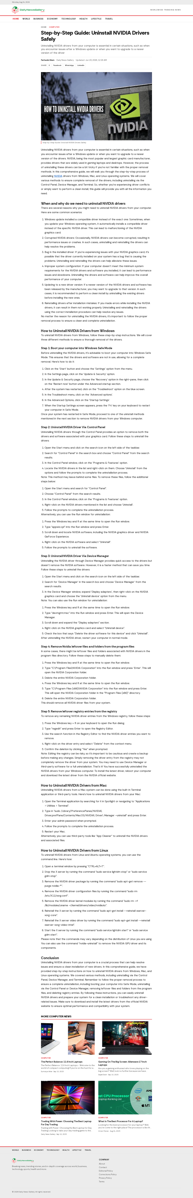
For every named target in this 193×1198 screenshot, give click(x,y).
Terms (101, 1181)
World (26, 19)
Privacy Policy (105, 1178)
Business (38, 19)
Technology (68, 19)
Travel (109, 19)
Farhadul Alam (47, 60)
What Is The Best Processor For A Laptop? (120, 1121)
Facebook (57, 65)
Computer (54, 27)
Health (83, 19)
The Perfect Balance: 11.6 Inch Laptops (61, 1061)
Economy (52, 19)
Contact (103, 1167)
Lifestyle (96, 19)
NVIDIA (58, 176)
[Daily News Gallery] (28, 10)
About (102, 1163)
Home (16, 19)
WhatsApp (69, 65)
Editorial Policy (106, 1171)
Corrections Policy (108, 1174)
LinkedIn (80, 65)
